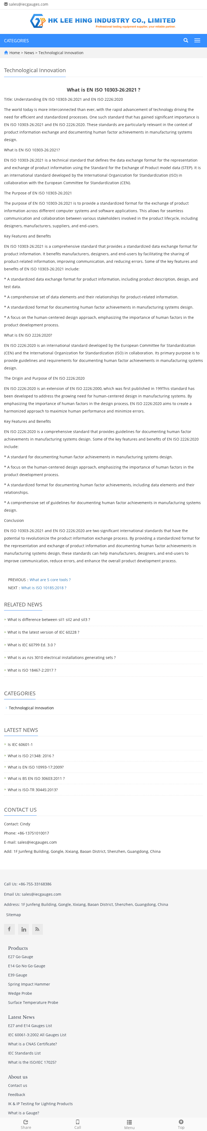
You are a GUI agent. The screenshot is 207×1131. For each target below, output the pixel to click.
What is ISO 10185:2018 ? (43, 587)
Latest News (21, 1017)
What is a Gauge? (23, 1112)
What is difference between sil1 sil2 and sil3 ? (49, 619)
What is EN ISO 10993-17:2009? (36, 767)
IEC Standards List (24, 1053)
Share (26, 1127)
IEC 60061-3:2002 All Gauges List (37, 1034)
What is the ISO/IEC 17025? (32, 1062)
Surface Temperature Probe (33, 1002)
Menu (129, 1127)
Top (181, 1127)
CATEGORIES (16, 41)
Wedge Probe (20, 993)
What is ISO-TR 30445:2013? (33, 789)
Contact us (17, 1085)
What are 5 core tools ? (50, 579)
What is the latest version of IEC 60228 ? (43, 632)
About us (17, 1077)
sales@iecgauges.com (28, 4)
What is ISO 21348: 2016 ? (31, 755)
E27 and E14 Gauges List (30, 1025)
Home (14, 52)
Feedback (16, 1094)
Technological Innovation (60, 52)
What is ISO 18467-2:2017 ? (32, 670)
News (29, 52)
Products (18, 948)
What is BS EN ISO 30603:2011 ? (36, 778)
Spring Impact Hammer (29, 984)
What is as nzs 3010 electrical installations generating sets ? (62, 657)
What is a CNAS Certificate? (32, 1043)
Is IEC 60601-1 (20, 744)
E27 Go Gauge (20, 956)
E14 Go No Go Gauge (26, 965)
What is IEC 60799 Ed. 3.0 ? (32, 644)
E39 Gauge (17, 975)
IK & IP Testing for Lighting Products (40, 1103)
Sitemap (13, 914)
